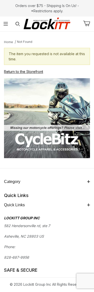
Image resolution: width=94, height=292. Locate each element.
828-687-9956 (16, 257)
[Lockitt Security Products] (47, 23)
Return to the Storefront (23, 71)
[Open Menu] (6, 24)
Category (12, 181)
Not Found (24, 42)
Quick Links (14, 205)
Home (8, 42)
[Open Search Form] (18, 24)
